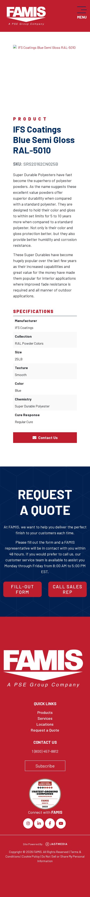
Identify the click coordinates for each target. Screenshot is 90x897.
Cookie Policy (31, 856)
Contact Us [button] (47, 437)
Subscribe (45, 765)
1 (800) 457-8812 (45, 751)
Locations (45, 724)
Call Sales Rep (67, 589)
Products (45, 712)
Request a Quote (45, 730)
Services (45, 718)
